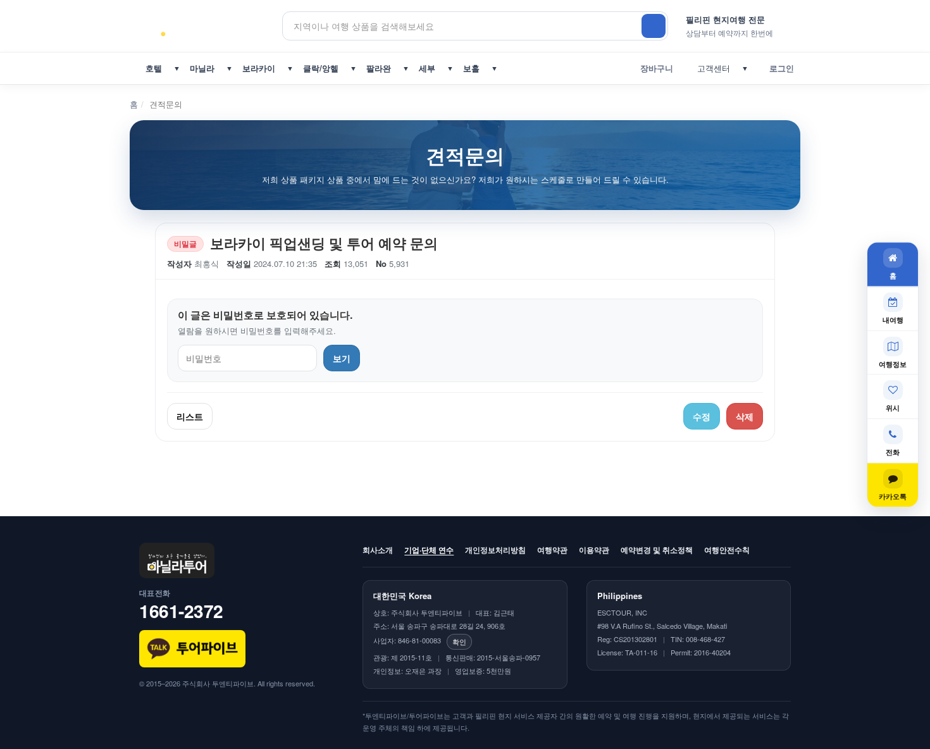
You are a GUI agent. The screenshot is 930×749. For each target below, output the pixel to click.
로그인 (779, 68)
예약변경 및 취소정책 (657, 549)
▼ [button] (176, 68)
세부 (427, 68)
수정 (701, 416)
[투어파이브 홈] (210, 25)
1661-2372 (181, 611)
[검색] (654, 26)
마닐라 (202, 68)
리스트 (190, 416)
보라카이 (258, 68)
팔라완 (378, 68)
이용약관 (594, 549)
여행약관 (552, 549)
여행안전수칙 (727, 549)
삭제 (744, 416)
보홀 (471, 68)
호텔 (154, 68)
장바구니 (654, 68)
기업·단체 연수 (429, 549)
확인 (459, 641)
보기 (341, 358)
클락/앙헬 (320, 68)
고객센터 (711, 68)
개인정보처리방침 (495, 549)
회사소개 (378, 549)
